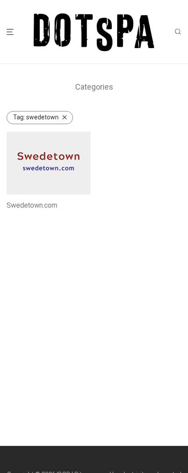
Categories (94, 86)
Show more (20, 217)
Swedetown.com (32, 205)
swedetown (36, 117)
